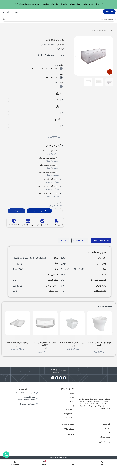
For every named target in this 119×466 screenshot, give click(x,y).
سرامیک (71, 393)
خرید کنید (17, 211)
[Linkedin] (64, 377)
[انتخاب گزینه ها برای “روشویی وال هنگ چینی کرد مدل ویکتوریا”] (99, 337)
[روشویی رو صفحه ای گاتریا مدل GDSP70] (45, 323)
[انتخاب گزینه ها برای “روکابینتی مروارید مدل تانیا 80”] (17, 337)
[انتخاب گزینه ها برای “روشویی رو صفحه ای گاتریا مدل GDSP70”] (45, 337)
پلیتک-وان (54, 44)
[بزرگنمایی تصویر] (109, 72)
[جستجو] (4, 19)
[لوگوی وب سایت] (11, 11)
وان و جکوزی (101, 30)
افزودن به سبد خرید (39, 210)
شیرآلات (71, 397)
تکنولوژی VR (69, 429)
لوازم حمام (70, 417)
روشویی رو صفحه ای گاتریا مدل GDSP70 (45, 343)
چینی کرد (100, 348)
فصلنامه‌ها (106, 432)
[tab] (101, 240)
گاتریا (45, 348)
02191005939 (109, 12)
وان (93, 30)
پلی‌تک (57, 48)
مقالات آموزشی (104, 441)
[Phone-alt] (52, 377)
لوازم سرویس (69, 409)
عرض (61, 74)
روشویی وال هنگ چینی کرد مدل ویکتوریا (99, 343)
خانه (110, 30)
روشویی (71, 401)
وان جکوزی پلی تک (43, 44)
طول (61, 65)
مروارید (17, 345)
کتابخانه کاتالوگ (104, 428)
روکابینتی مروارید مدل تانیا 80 (17, 342)
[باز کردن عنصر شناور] (6, 454)
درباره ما (71, 434)
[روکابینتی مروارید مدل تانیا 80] (17, 323)
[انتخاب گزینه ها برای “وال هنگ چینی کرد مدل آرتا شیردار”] (72, 337)
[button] (111, 55)
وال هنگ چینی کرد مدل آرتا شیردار (72, 342)
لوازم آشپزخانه (69, 413)
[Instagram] (60, 377)
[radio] (61, 68)
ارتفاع (61, 82)
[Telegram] (56, 377)
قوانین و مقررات (68, 424)
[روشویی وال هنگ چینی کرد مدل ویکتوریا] (99, 323)
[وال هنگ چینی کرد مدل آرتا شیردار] (72, 323)
